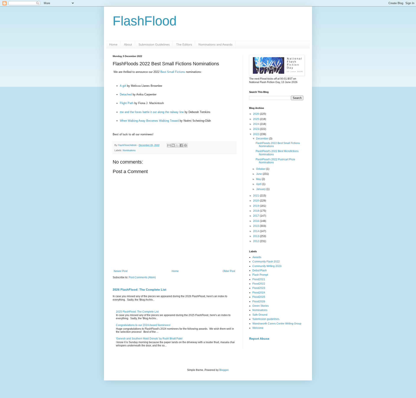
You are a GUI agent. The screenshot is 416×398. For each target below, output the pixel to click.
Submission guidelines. (266, 319)
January (261, 189)
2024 (256, 124)
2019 (256, 205)
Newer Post (120, 271)
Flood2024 (258, 292)
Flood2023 (258, 288)
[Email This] (169, 145)
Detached (126, 94)
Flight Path (126, 103)
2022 (256, 134)
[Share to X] (177, 145)
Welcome (257, 327)
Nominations (129, 150)
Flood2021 (258, 279)
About (128, 44)
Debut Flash (259, 270)
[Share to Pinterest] (185, 145)
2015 (256, 226)
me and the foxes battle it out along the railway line (152, 112)
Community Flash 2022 (266, 261)
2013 (256, 236)
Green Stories (260, 305)
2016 (256, 221)
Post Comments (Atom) (142, 277)
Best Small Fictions (172, 72)
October (261, 168)
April (259, 184)
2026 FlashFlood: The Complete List (139, 289)
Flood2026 (258, 301)
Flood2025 (258, 296)
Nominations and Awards (215, 44)
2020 (256, 200)
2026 (256, 113)
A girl (123, 85)
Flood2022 (258, 283)
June (259, 173)
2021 (256, 195)
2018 (256, 210)
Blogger (223, 370)
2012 (256, 241)
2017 (256, 215)
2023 (256, 129)
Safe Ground (259, 314)
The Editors (184, 44)
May (259, 179)
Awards (256, 257)
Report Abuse (259, 338)
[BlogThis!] (173, 145)
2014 (256, 231)
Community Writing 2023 (266, 266)
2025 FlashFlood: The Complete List (137, 311)
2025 (256, 119)
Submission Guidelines (154, 44)
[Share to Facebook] (181, 145)
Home (113, 44)
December (262, 138)
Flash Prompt (260, 274)
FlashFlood (145, 21)
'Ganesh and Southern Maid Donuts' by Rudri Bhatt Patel (149, 338)
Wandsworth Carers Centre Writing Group (276, 323)
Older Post (229, 271)
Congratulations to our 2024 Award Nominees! (143, 325)
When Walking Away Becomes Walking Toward (149, 120)
